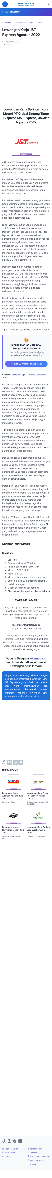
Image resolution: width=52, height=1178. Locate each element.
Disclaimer (34, 1152)
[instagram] (9, 1141)
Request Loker (11, 1149)
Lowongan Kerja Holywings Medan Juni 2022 (13, 830)
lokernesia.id (38, 658)
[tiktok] (4, 1141)
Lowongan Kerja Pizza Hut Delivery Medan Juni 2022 (37, 796)
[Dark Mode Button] (48, 4)
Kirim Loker (9, 1152)
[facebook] (9, 762)
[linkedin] (20, 1141)
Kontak (32, 1164)
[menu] (5, 4)
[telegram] (20, 762)
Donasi (7, 1156)
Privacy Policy (36, 1160)
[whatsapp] (15, 762)
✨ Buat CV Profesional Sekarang (26, 363)
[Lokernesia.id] (26, 4)
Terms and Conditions (39, 1156)
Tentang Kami (35, 1149)
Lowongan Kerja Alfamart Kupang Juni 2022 (12, 796)
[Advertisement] (26, 75)
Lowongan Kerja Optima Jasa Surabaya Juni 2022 (38, 830)
